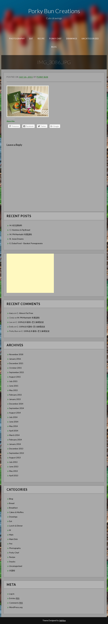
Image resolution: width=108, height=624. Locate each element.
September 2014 (16, 408)
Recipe (41, 38)
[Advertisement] (30, 273)
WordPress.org (15, 607)
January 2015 (15, 399)
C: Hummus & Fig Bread (20, 230)
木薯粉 (12, 570)
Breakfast (13, 508)
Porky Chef (55, 38)
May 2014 (13, 426)
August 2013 (15, 457)
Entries (14, 598)
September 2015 (16, 372)
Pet (10, 543)
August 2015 (15, 377)
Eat (31, 38)
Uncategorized (90, 38)
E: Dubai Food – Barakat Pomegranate (26, 243)
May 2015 (13, 390)
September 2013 (16, 453)
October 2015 (15, 368)
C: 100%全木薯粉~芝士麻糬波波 (29, 322)
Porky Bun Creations (54, 10)
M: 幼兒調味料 (16, 225)
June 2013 (13, 466)
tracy (11, 313)
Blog (54, 47)
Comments (16, 603)
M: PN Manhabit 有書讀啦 (21, 234)
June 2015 (13, 386)
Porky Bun (42, 77)
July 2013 (13, 462)
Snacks (12, 561)
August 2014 (15, 412)
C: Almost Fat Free (25, 313)
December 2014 (16, 403)
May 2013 (13, 471)
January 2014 (15, 444)
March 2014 (14, 435)
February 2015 (15, 395)
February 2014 (15, 439)
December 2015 (16, 363)
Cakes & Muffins (16, 512)
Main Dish (13, 539)
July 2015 (13, 381)
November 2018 (16, 354)
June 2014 (13, 421)
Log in (11, 594)
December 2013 (16, 448)
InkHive (62, 620)
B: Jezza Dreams (17, 239)
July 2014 (13, 417)
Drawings (71, 38)
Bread (11, 503)
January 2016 (15, 359)
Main (11, 534)
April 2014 (13, 430)
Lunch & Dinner (16, 525)
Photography (17, 38)
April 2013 (13, 475)
